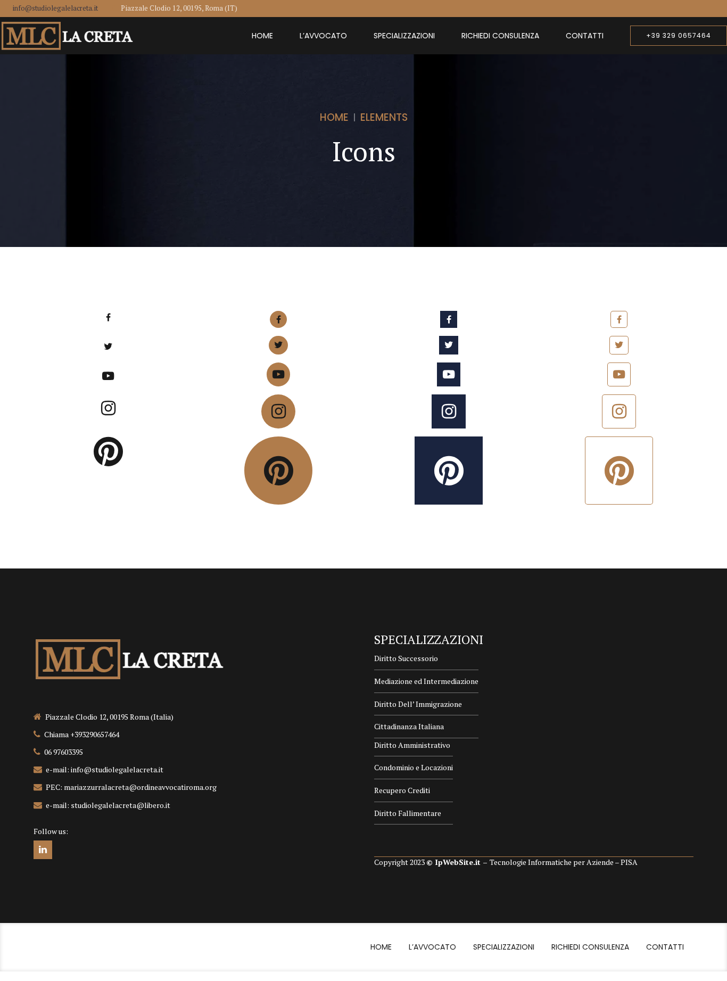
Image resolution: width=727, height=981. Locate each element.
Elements (384, 117)
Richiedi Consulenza (500, 35)
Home (262, 35)
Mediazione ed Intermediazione (426, 681)
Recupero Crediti (402, 790)
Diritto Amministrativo (412, 745)
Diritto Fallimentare (407, 813)
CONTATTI (585, 35)
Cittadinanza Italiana (409, 726)
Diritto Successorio (406, 658)
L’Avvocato (323, 35)
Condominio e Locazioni (413, 767)
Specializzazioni (404, 35)
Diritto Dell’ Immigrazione (418, 704)
